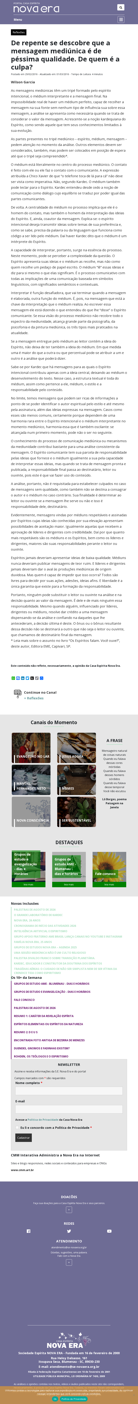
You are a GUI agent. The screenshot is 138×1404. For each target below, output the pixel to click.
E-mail (20, 1101)
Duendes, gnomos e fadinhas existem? (42, 1048)
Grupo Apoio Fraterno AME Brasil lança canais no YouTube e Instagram (68, 936)
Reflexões (19, 32)
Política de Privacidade (43, 1120)
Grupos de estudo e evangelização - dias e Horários (52, 992)
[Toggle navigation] (120, 7)
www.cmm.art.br (22, 1170)
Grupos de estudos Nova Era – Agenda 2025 (45, 947)
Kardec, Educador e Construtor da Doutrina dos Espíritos (58, 963)
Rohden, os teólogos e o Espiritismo (41, 1056)
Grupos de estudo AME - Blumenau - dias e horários (51, 984)
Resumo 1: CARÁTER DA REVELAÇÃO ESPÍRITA (44, 1016)
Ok (55, 1399)
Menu (18, 20)
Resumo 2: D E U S (26, 1032)
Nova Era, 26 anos (27, 920)
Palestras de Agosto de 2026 (35, 909)
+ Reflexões (34, 698)
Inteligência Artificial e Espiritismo (40, 931)
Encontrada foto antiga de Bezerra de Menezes (49, 1040)
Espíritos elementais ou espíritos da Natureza (48, 1024)
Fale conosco (24, 1000)
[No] (133, 1395)
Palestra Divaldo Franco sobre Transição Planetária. (54, 958)
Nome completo (28, 1083)
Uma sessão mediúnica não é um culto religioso (50, 953)
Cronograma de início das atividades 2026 (45, 926)
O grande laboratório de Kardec (38, 915)
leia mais (28, 884)
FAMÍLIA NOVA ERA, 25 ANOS (33, 942)
